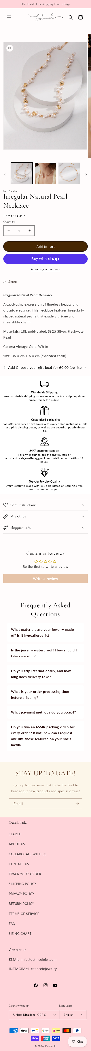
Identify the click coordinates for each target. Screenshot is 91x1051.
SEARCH (15, 834)
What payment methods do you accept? (43, 712)
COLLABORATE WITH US (28, 854)
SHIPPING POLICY (22, 884)
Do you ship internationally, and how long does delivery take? (41, 674)
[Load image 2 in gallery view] (45, 173)
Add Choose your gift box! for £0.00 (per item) (47, 367)
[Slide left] (5, 174)
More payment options (45, 269)
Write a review (45, 578)
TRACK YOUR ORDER (25, 874)
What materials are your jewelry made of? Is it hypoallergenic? (42, 632)
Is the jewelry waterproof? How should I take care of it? (44, 653)
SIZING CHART (20, 933)
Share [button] (12, 282)
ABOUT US (17, 844)
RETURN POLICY (21, 903)
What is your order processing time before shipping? (40, 694)
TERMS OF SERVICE (24, 914)
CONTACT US (19, 864)
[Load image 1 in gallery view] (21, 173)
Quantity (9, 221)
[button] (9, 17)
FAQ (12, 924)
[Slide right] (86, 174)
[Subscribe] (77, 803)
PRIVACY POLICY (21, 894)
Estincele (50, 1046)
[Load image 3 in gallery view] (69, 173)
